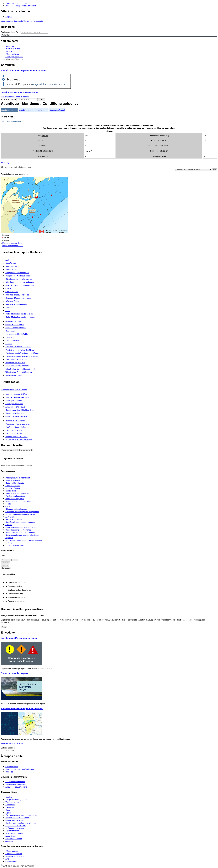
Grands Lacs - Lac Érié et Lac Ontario (20, 410)
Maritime (8, 51)
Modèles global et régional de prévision (21, 514)
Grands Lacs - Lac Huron (15, 413)
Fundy (7, 310)
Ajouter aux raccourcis (9, 450)
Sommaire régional (57, 110)
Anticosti (8, 260)
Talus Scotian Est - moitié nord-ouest (20, 369)
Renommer (5, 562)
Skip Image (5, 162)
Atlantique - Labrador (13, 400)
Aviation (8, 524)
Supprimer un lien (15, 586)
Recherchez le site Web (10, 32)
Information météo (12, 48)
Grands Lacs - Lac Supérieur (16, 416)
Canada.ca (9, 46)
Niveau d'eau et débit (13, 519)
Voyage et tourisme (13, 802)
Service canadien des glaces (17, 493)
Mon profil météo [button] (8, 96)
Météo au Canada (12, 480)
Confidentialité (11, 861)
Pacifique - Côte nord (13, 430)
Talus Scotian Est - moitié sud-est (18, 372)
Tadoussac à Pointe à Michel (17, 365)
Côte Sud (9, 288)
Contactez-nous (11, 766)
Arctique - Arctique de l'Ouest (17, 397)
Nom (3, 555)
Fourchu (8, 307)
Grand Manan (10, 331)
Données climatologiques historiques (20, 522)
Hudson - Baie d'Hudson (15, 420)
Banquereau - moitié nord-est (17, 272)
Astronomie (10, 516)
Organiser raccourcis (25, 450)
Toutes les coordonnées (15, 781)
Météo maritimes (12, 54)
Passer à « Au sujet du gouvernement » (21, 5)
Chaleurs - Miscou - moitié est (17, 294)
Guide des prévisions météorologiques (20, 527)
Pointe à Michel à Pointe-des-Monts (19, 350)
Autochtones (10, 836)
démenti (110, 131)
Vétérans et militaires (13, 838)
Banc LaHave (10, 269)
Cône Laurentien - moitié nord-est (18, 279)
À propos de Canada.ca (15, 856)
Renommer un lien (15, 593)
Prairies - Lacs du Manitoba (16, 436)
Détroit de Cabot (12, 301)
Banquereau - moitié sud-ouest (17, 275)
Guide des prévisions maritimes (18, 529)
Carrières (9, 771)
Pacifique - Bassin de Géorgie (17, 427)
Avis (7, 858)
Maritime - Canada (12, 488)
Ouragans (9, 506)
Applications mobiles (13, 853)
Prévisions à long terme (14, 498)
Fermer (4, 627)
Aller (41, 99)
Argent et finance (12, 830)
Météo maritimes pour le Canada (14, 389)
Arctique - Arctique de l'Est (16, 394)
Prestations (10, 807)
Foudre (8, 503)
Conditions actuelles (9, 110)
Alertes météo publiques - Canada (19, 501)
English (8, 16)
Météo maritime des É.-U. (12, 245)
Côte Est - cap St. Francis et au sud (19, 285)
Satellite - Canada (12, 485)
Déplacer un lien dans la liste (19, 590)
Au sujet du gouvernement (16, 787)
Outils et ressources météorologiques (20, 769)
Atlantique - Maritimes (14, 56)
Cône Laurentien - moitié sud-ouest (19, 282)
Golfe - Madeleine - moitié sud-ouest (20, 317)
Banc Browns (10, 263)
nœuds (45, 135)
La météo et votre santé (14, 545)
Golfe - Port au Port (13, 321)
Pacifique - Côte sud (13, 433)
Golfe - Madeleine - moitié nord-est (19, 313)
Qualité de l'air (11, 490)
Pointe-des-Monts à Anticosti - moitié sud (21, 356)
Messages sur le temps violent (17, 477)
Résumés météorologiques (16, 509)
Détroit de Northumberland (16, 304)
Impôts (8, 812)
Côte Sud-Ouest (11, 291)
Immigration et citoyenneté (16, 799)
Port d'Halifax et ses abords (16, 359)
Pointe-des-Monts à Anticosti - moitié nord (22, 353)
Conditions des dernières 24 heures (33, 110)
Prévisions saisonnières (15, 496)
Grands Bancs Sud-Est (14, 324)
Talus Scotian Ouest (13, 375)
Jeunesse (9, 841)
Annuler (14, 560)
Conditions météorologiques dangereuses (22, 511)
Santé (7, 810)
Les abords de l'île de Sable (16, 334)
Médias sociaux (11, 851)
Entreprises (10, 804)
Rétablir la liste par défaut (18, 601)
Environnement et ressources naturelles (21, 815)
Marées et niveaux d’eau (12, 243)
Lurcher (8, 343)
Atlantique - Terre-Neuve (15, 406)
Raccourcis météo (22, 96)
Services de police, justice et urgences (20, 823)
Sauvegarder (6, 560)
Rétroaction (12, 743)
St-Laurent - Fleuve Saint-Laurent (18, 439)
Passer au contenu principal (16, 3)
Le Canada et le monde (14, 828)
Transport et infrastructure (15, 825)
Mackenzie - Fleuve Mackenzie (17, 424)
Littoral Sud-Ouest (12, 340)
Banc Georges (11, 266)
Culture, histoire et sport (15, 820)
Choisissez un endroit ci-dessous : (16, 167)
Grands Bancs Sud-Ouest (15, 327)
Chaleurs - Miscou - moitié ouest (18, 298)
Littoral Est (9, 337)
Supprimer (5, 565)
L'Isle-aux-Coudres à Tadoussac (18, 346)
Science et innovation (14, 833)
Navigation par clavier (17, 597)
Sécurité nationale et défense (17, 817)
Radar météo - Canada (14, 483)
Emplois (8, 797)
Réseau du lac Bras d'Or (15, 362)
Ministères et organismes (15, 784)
